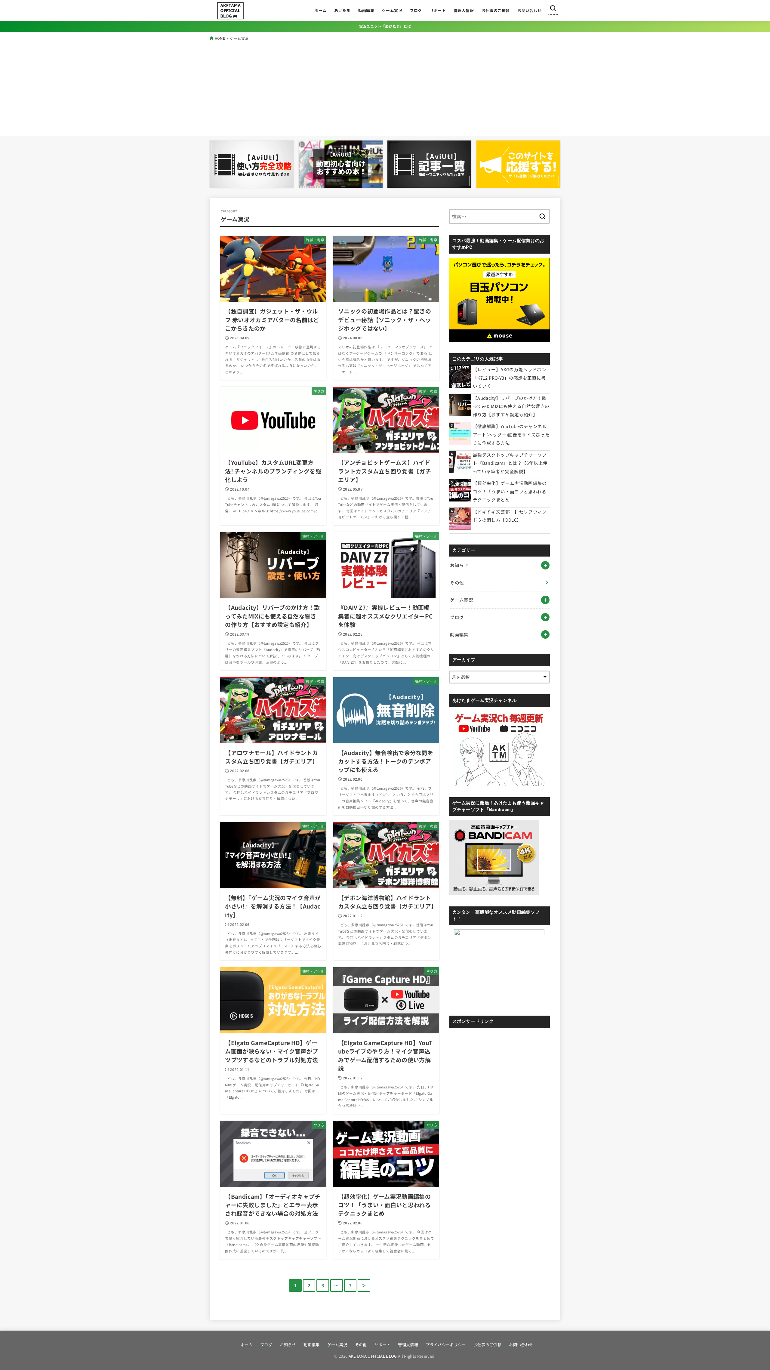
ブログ (416, 10)
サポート (438, 10)
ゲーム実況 (392, 10)
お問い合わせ (529, 10)
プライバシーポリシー (446, 1344)
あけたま (342, 10)
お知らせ (459, 565)
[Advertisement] (385, 87)
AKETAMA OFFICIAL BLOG (373, 1356)
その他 (457, 582)
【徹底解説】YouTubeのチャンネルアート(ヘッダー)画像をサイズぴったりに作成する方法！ (511, 434)
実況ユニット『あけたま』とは (385, 26)
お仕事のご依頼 (496, 10)
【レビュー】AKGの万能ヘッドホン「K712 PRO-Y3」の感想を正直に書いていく (509, 377)
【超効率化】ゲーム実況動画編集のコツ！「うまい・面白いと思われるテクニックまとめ (510, 491)
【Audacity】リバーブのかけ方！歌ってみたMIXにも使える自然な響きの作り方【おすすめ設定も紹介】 (511, 406)
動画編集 (366, 10)
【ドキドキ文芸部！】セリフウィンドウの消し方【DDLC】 (510, 515)
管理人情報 (464, 10)
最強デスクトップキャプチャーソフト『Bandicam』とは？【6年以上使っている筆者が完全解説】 (510, 463)
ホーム (320, 10)
